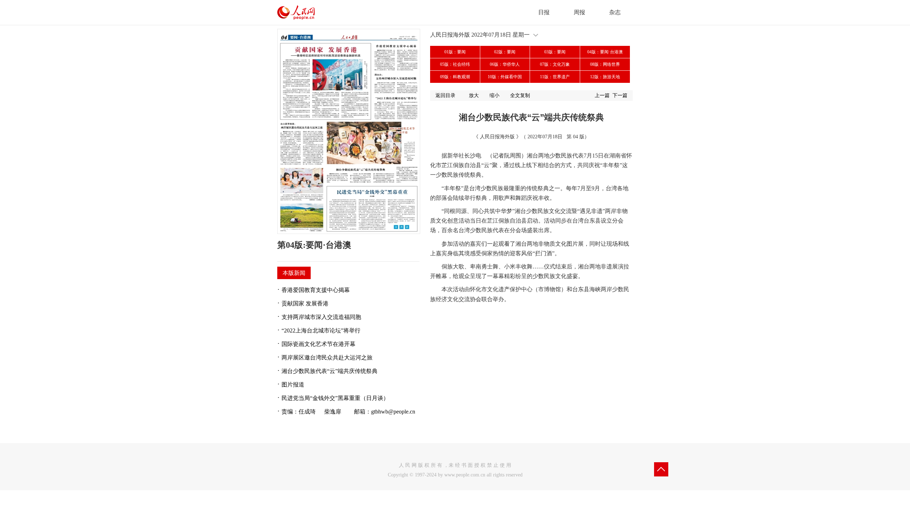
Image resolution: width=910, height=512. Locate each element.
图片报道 (293, 385)
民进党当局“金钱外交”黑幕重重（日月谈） (335, 398)
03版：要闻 (555, 51)
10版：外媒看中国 (505, 76)
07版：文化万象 (555, 64)
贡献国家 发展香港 (305, 303)
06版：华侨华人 (505, 64)
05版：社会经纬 (455, 64)
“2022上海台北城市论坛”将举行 (321, 330)
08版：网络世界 (605, 64)
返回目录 (445, 95)
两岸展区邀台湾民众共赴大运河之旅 (327, 357)
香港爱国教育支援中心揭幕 (316, 290)
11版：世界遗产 (555, 76)
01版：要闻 (455, 51)
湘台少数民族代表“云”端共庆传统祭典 (330, 371)
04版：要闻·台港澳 (605, 51)
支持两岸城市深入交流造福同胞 (321, 317)
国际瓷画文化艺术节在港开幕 (318, 344)
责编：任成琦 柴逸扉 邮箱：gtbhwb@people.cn (348, 412)
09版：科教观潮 (455, 76)
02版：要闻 (504, 51)
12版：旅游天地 (605, 76)
